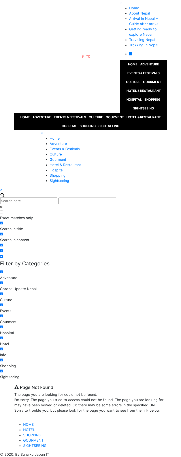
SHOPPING (32, 435)
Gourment (152, 82)
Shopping (152, 99)
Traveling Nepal (142, 39)
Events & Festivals (143, 73)
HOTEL (29, 429)
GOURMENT (33, 440)
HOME (28, 424)
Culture (133, 82)
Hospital (134, 99)
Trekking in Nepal (143, 45)
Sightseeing (143, 108)
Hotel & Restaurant (143, 91)
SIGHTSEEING (35, 445)
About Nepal (139, 13)
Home (134, 8)
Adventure (149, 64)
